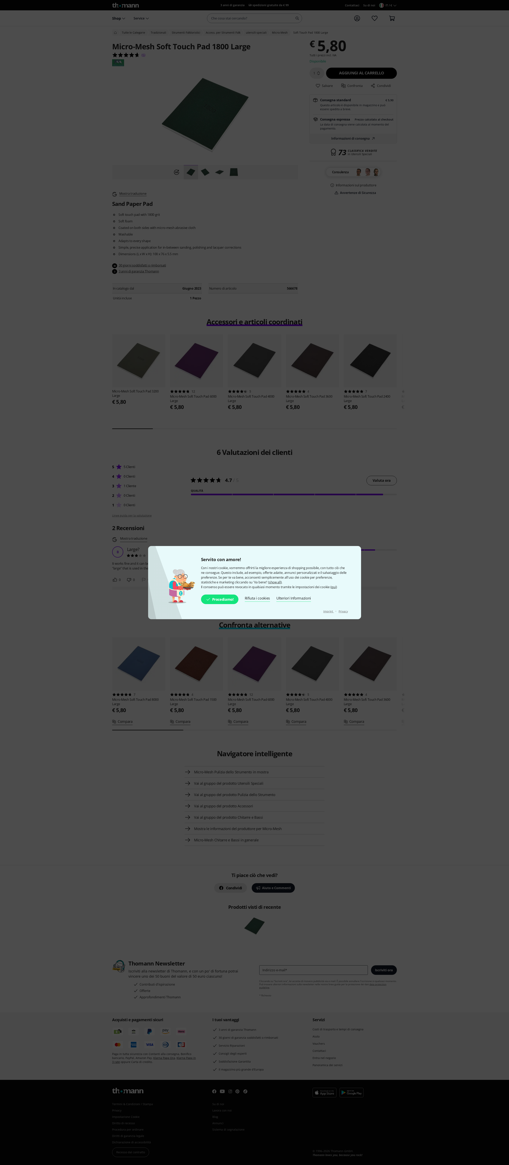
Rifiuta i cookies (257, 598)
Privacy (343, 611)
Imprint (328, 611)
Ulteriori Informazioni (293, 598)
